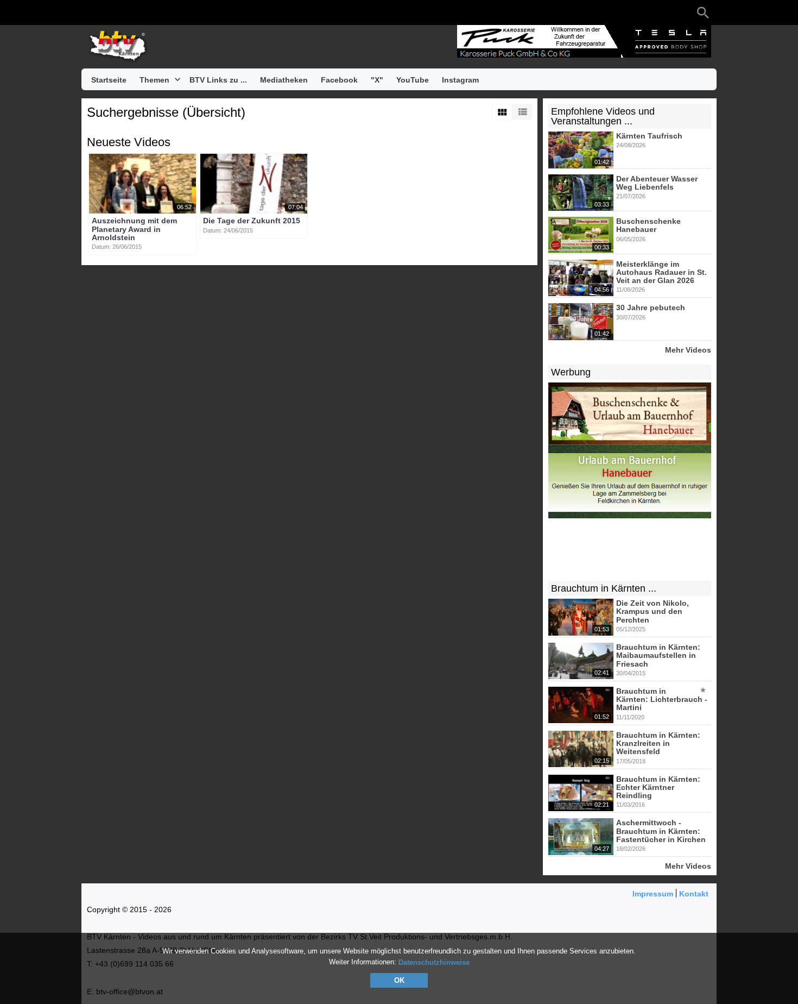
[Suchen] (703, 12)
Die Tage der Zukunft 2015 (251, 221)
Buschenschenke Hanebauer (648, 225)
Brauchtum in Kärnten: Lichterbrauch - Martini (661, 699)
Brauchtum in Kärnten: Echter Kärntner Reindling (658, 787)
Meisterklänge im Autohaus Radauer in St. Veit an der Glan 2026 (661, 272)
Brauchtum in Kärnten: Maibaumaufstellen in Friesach (658, 655)
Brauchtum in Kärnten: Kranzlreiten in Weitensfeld (658, 743)
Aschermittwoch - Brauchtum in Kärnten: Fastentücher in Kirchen (661, 831)
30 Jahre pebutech (650, 308)
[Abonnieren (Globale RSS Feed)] (157, 12)
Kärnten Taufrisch (649, 135)
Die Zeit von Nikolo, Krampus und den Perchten (652, 611)
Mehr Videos (688, 350)
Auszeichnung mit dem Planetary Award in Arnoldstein (134, 229)
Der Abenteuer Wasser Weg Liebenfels (657, 182)
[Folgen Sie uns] (92, 12)
